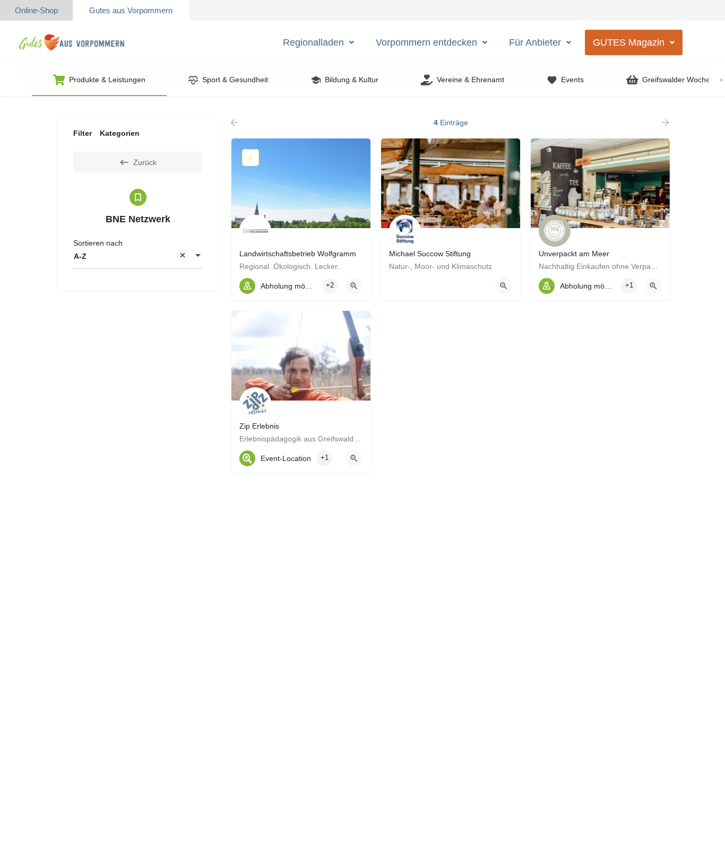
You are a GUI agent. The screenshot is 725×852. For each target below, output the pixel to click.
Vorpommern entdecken (426, 42)
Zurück (145, 162)
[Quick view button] (354, 285)
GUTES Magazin (628, 42)
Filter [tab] (82, 133)
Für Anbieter (535, 42)
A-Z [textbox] (80, 256)
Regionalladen (313, 42)
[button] (318, 42)
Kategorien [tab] (120, 133)
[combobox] (137, 256)
